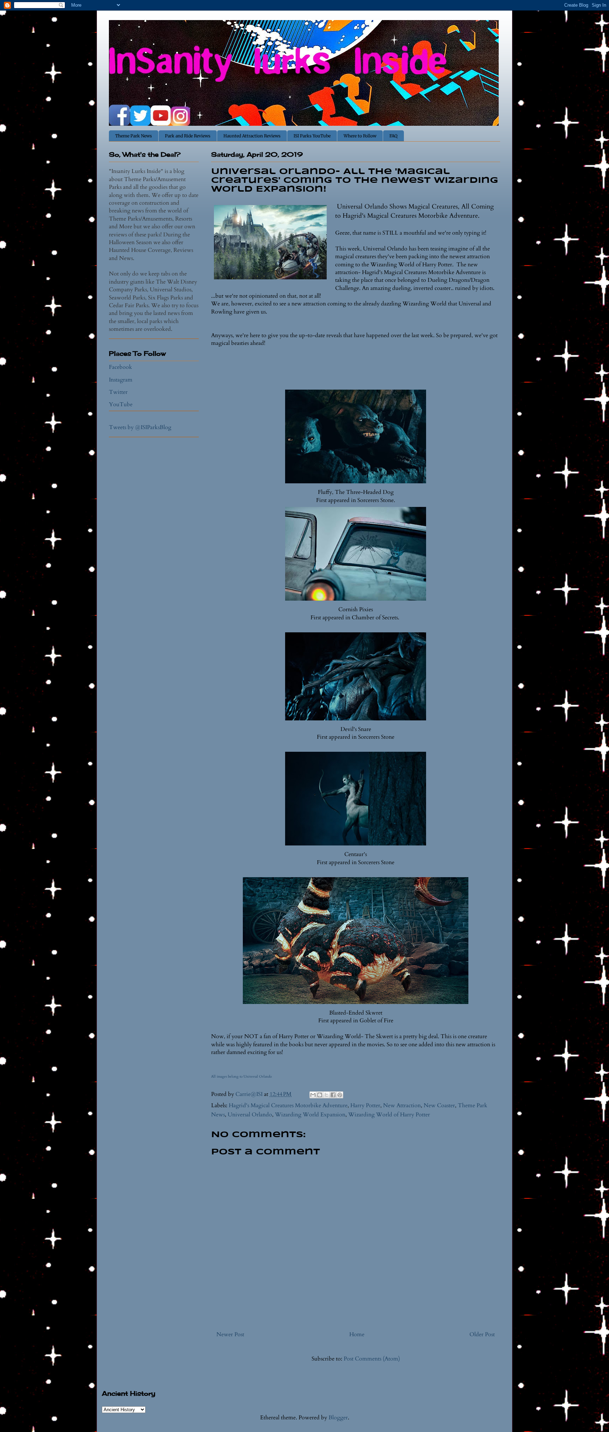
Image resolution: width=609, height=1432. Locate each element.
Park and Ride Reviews (187, 135)
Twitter (118, 392)
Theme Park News (133, 135)
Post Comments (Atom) (372, 1359)
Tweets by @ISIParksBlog (140, 427)
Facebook (120, 367)
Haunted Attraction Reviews (252, 135)
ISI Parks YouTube (312, 135)
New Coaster (439, 1105)
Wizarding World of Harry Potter (389, 1114)
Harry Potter (365, 1105)
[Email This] (312, 1094)
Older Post (482, 1334)
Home (356, 1334)
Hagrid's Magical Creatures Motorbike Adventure (288, 1105)
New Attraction (402, 1105)
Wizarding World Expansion (310, 1114)
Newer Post (230, 1334)
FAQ (393, 135)
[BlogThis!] (319, 1094)
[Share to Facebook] (333, 1094)
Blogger (338, 1417)
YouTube (121, 404)
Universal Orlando (250, 1114)
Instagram (121, 380)
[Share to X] (326, 1094)
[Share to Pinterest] (339, 1094)
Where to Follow (360, 135)
